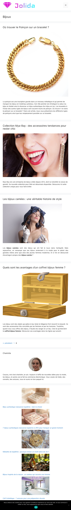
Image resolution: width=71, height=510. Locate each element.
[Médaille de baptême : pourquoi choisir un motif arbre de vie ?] (35, 439)
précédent (7, 343)
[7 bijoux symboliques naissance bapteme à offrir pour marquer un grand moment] (35, 417)
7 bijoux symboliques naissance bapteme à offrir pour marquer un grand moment (33, 428)
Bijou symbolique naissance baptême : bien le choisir (22, 407)
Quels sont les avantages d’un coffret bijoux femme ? (34, 267)
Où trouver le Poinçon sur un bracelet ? (26, 27)
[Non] (69, 505)
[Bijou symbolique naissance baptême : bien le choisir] (35, 396)
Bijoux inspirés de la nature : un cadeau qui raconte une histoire (26, 474)
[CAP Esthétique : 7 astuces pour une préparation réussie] (35, 486)
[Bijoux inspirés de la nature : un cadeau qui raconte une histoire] (35, 463)
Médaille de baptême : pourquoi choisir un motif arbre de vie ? (26, 452)
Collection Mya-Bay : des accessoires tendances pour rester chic (34, 127)
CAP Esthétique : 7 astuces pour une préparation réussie (24, 498)
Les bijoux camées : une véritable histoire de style (32, 199)
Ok (36, 507)
